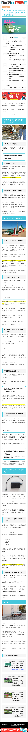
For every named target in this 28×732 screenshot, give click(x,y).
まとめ (8, 85)
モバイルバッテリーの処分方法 (14, 74)
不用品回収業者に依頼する (16, 68)
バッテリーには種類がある (16, 45)
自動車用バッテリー (15, 47)
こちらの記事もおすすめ (16, 87)
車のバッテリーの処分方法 (12, 53)
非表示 (16, 37)
